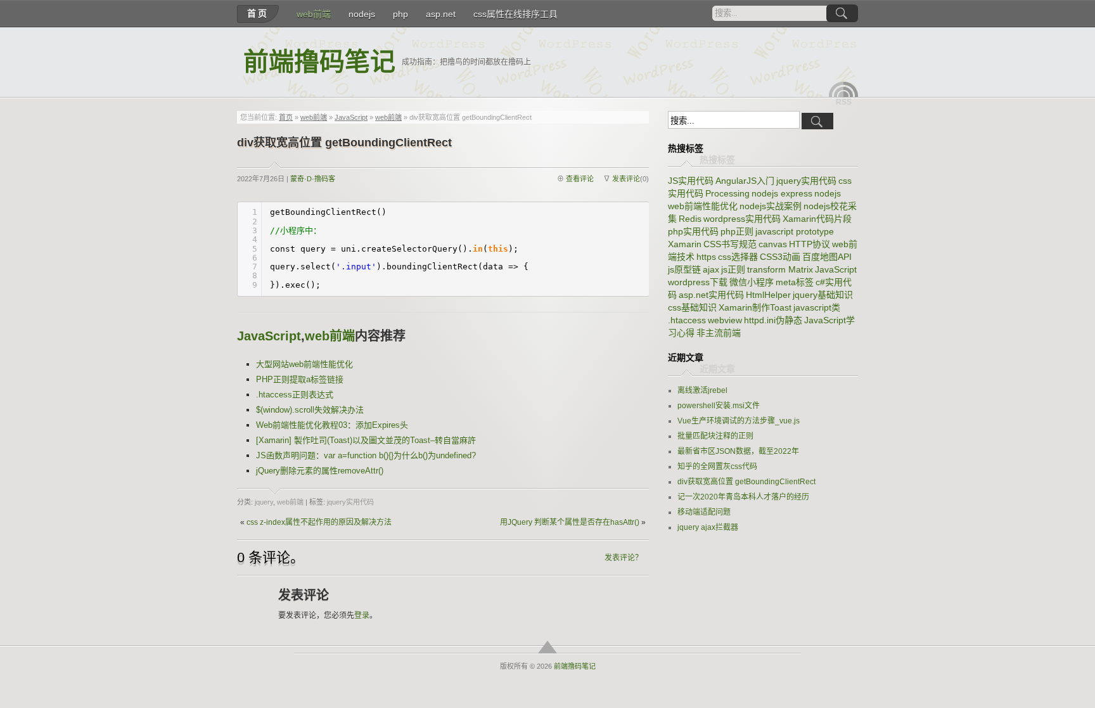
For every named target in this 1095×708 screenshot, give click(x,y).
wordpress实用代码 (742, 219)
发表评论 (626, 179)
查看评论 (580, 179)
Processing (727, 193)
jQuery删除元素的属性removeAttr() (319, 470)
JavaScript (351, 117)
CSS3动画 (780, 257)
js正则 (733, 269)
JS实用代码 (691, 181)
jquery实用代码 (350, 502)
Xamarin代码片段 (817, 219)
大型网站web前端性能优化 (304, 364)
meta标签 (795, 282)
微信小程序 (751, 282)
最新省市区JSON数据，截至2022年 (738, 451)
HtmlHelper (768, 295)
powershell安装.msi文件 (718, 405)
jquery (264, 502)
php (400, 14)
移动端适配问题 (704, 512)
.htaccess (687, 320)
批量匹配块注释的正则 (715, 436)
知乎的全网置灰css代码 (717, 466)
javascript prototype (794, 231)
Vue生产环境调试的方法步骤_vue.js (738, 420)
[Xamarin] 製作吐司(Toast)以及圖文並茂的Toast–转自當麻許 (366, 440)
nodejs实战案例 (771, 206)
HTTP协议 (809, 244)
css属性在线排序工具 (515, 14)
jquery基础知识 (823, 295)
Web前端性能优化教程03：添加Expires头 (332, 425)
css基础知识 (692, 307)
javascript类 (816, 307)
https (706, 257)
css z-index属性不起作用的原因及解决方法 (319, 522)
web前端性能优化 (703, 206)
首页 (258, 13)
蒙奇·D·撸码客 (312, 179)
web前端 (314, 14)
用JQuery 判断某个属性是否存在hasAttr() (569, 522)
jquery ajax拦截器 (707, 527)
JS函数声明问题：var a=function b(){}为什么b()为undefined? (366, 455)
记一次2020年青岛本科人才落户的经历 (743, 496)
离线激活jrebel (702, 390)
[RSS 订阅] (843, 89)
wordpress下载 (697, 282)
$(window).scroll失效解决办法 (310, 410)
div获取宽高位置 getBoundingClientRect (746, 481)
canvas (773, 244)
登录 (361, 615)
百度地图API (827, 257)
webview (725, 320)
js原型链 (684, 269)
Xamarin (684, 244)
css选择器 (738, 257)
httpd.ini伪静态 (773, 320)
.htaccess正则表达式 (294, 394)
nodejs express (782, 193)
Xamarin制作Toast (755, 307)
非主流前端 (718, 333)
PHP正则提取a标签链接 (299, 379)
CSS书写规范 (730, 244)
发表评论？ (624, 557)
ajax (711, 269)
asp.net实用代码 (711, 295)
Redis (690, 219)
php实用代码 (693, 231)
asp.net (441, 14)
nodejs (362, 14)
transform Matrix (780, 269)
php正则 (736, 231)
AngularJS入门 (744, 181)
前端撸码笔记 (319, 62)
